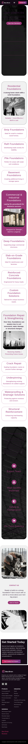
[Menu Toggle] (14, 2)
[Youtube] (3, 684)
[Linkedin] (6, 684)
